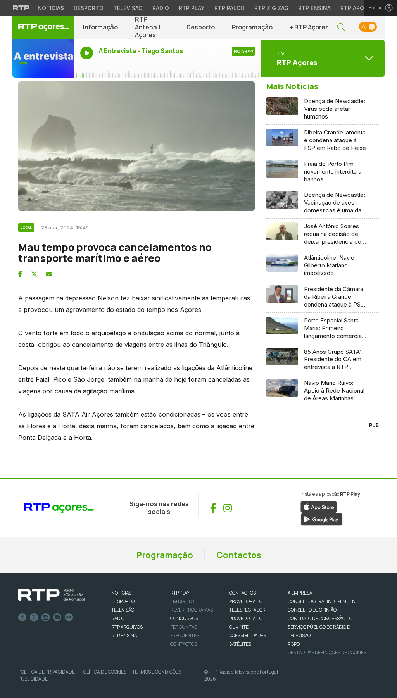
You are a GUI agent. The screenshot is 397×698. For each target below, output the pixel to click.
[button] (341, 27)
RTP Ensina (314, 8)
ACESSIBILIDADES (247, 635)
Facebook (22, 617)
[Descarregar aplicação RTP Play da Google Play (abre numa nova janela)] (321, 518)
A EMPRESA (300, 592)
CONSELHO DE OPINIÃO (312, 610)
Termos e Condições (156, 672)
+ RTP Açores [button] (309, 27)
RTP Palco (229, 8)
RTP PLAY (180, 592)
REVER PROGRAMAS (191, 610)
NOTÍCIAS (121, 592)
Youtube (57, 617)
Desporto (89, 8)
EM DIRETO (182, 601)
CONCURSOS (184, 618)
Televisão (128, 8)
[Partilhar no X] (34, 274)
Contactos (238, 555)
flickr (69, 617)
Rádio (160, 8)
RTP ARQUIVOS (127, 627)
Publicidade (33, 679)
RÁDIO (117, 618)
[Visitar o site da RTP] (21, 8)
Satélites (240, 644)
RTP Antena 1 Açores (148, 27)
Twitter (34, 617)
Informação (100, 27)
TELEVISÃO (122, 610)
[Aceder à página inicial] (43, 27)
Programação (252, 27)
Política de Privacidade (46, 672)
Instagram (45, 617)
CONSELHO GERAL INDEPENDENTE (324, 601)
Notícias (51, 8)
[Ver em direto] (43, 58)
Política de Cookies (103, 672)
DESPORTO (123, 601)
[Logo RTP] (51, 595)
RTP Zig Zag (271, 8)
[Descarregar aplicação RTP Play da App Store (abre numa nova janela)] (318, 506)
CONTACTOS (242, 592)
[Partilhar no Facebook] (20, 274)
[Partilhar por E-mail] (49, 274)
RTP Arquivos (360, 8)
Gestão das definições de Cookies (327, 652)
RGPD (294, 644)
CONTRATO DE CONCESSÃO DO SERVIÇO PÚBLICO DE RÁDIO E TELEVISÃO (320, 627)
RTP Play (192, 8)
